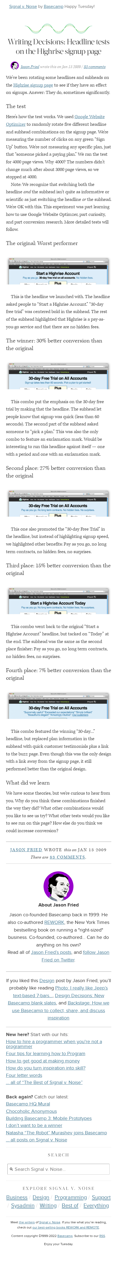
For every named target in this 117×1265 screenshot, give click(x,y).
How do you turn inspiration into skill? (45, 1068)
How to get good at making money (43, 1061)
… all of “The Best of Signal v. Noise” (44, 1082)
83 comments (95, 66)
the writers (27, 1222)
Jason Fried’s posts (51, 952)
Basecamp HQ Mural (28, 1104)
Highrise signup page (33, 85)
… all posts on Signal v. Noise (36, 1140)
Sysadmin (23, 1205)
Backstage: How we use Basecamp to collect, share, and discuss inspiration (60, 1010)
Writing (48, 1205)
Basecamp (53, 6)
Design (46, 981)
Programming (71, 1197)
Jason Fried (30, 66)
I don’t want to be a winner (34, 1125)
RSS (102, 1236)
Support (101, 1197)
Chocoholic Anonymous (31, 1111)
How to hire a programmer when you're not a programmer (54, 1044)
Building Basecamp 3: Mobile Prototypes (49, 1118)
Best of (70, 1205)
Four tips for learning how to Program (45, 1053)
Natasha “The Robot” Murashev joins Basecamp (56, 1133)
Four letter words (24, 1075)
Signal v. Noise (23, 6)
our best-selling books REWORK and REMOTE (65, 1228)
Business (16, 1197)
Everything (96, 1205)
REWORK (54, 922)
